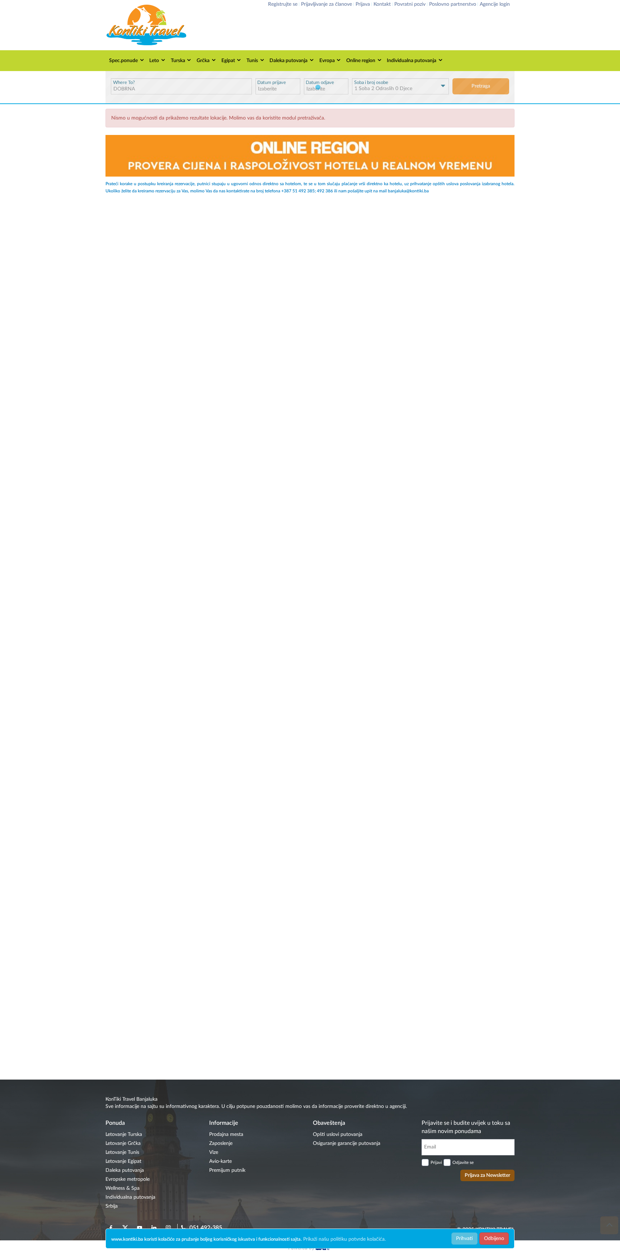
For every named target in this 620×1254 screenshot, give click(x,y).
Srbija (111, 1206)
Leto (154, 60)
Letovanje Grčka (123, 1143)
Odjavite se (463, 1162)
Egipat (228, 60)
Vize (213, 1152)
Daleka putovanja (288, 60)
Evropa (327, 60)
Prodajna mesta (226, 1134)
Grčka (203, 60)
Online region (360, 60)
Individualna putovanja (411, 60)
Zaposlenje (220, 1143)
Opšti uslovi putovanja (337, 1134)
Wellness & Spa (122, 1188)
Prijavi (436, 1162)
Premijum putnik (227, 1170)
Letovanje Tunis (122, 1152)
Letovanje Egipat (123, 1161)
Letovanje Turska (123, 1134)
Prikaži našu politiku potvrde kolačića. (344, 1239)
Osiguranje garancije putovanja (346, 1143)
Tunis (252, 60)
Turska (178, 60)
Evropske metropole (127, 1179)
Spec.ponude (123, 60)
